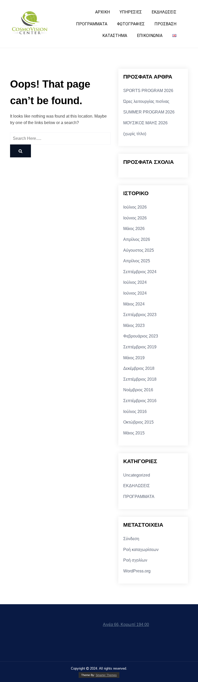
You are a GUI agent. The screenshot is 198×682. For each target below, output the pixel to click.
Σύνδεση (131, 539)
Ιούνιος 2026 (135, 218)
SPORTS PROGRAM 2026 (148, 90)
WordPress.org (137, 571)
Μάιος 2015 (134, 433)
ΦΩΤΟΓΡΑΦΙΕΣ (131, 23)
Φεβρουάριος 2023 (140, 336)
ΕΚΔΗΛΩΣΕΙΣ (164, 12)
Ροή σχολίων (135, 560)
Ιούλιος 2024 (135, 282)
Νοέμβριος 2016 (138, 390)
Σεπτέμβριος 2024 (139, 272)
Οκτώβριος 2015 (138, 422)
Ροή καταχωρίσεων (141, 549)
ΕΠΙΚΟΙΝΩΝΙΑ (149, 35)
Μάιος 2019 (134, 358)
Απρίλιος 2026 (136, 239)
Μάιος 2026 (134, 228)
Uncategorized (136, 475)
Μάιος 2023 (134, 325)
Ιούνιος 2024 (135, 293)
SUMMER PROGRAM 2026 (149, 112)
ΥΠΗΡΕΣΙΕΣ (131, 12)
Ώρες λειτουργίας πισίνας (146, 101)
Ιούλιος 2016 (135, 411)
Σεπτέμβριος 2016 (139, 401)
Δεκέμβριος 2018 (138, 368)
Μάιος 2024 (134, 304)
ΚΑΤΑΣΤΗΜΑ (114, 35)
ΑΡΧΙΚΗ (102, 12)
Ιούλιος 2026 (135, 207)
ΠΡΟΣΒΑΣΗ (165, 23)
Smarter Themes (106, 675)
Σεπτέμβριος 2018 (139, 379)
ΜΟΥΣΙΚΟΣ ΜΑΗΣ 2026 (145, 123)
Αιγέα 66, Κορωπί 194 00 (126, 624)
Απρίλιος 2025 (136, 261)
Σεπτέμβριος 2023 (139, 314)
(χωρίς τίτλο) (134, 134)
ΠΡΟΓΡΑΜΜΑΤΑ (91, 23)
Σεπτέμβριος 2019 (139, 347)
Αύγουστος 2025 (138, 250)
